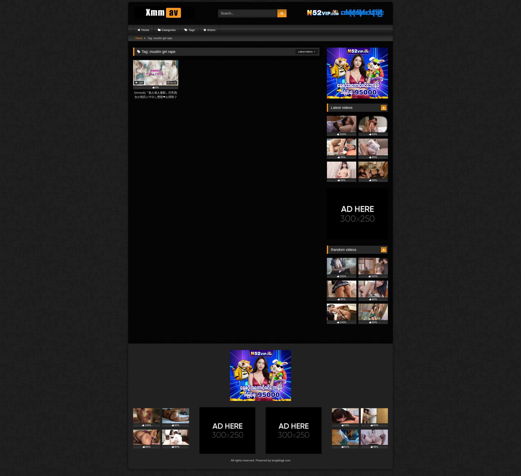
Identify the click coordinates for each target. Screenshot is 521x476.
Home (145, 30)
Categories (169, 30)
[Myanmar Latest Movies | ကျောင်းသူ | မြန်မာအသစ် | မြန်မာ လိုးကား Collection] (163, 13)
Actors (211, 30)
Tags (192, 30)
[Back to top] (508, 464)
